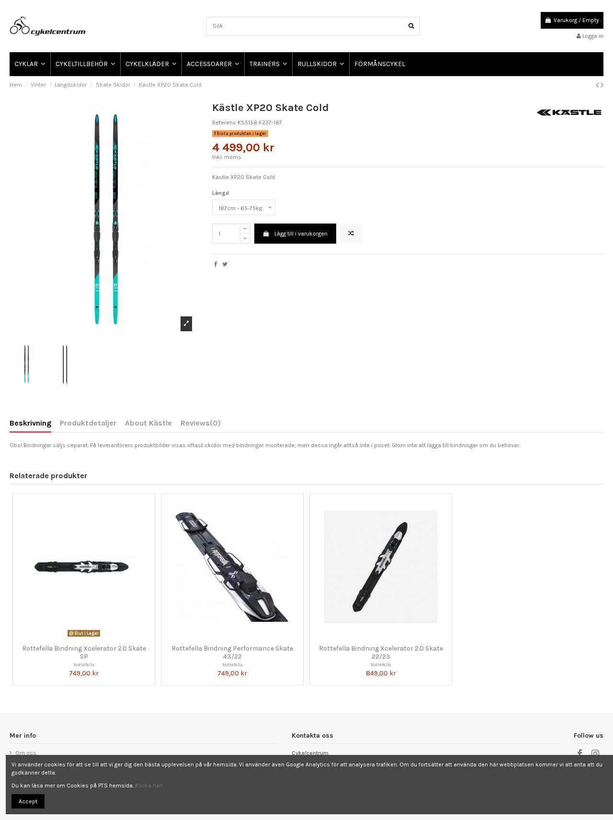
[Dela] (215, 264)
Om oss (25, 753)
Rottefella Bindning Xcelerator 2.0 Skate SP (84, 652)
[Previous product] (598, 85)
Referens (224, 122)
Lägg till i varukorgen (301, 233)
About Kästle (148, 423)
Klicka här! (149, 785)
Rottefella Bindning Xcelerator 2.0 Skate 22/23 (381, 652)
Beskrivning (30, 423)
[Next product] (602, 85)
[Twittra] (224, 264)
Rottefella (84, 664)
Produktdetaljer (88, 423)
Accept (28, 801)
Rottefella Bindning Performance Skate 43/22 (232, 652)
